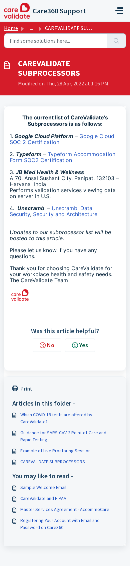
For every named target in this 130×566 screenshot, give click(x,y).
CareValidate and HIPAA (43, 498)
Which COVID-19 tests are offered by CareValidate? (56, 418)
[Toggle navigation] (119, 11)
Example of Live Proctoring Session (55, 451)
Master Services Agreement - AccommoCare (64, 509)
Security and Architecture (65, 214)
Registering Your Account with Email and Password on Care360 (60, 523)
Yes (83, 345)
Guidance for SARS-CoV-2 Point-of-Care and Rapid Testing (63, 436)
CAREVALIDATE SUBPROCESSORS (52, 462)
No (50, 345)
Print (26, 388)
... (31, 28)
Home (11, 28)
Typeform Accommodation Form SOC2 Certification (62, 157)
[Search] (116, 40)
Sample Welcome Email (43, 487)
